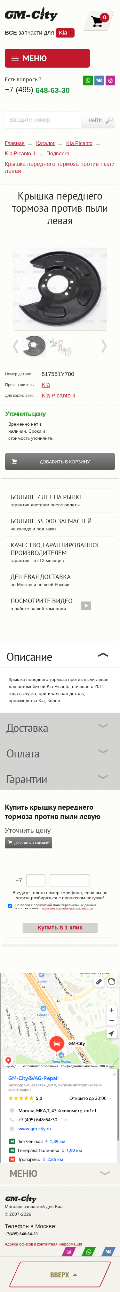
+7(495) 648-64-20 (21, 1234)
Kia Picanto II (20, 153)
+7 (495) (37, 89)
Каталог (45, 143)
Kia (46, 385)
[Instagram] (110, 80)
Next (104, 347)
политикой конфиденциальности (67, 908)
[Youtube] (88, 80)
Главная (15, 143)
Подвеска (57, 153)
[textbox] (43, 120)
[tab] (60, 654)
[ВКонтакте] (99, 80)
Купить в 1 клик (60, 927)
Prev (17, 347)
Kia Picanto (79, 143)
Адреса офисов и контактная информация (43, 1244)
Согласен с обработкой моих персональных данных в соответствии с (55, 907)
